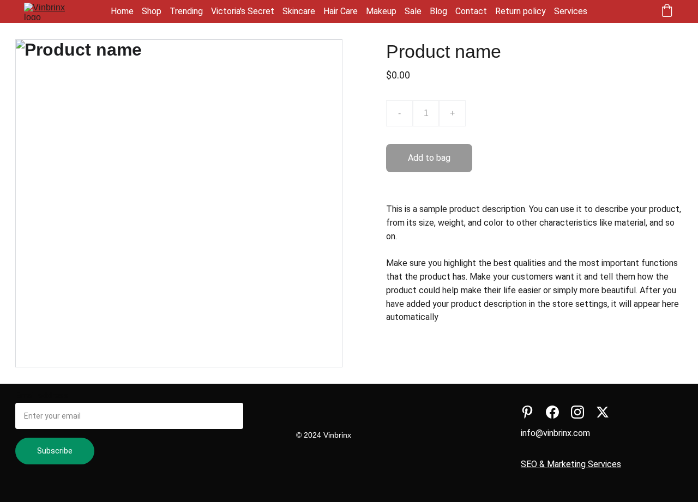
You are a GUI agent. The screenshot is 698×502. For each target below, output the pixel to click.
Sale (413, 11)
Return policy (520, 11)
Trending (186, 11)
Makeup (381, 11)
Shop (151, 11)
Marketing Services (584, 464)
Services (570, 11)
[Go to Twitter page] (602, 412)
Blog (438, 11)
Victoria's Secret (242, 11)
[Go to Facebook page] (552, 412)
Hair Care (340, 11)
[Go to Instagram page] (577, 412)
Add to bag (429, 158)
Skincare (298, 11)
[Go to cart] (667, 11)
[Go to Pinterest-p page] (527, 412)
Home (122, 11)
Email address (41, 395)
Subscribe (55, 450)
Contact (471, 11)
